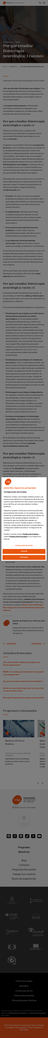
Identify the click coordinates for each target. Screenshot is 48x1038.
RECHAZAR (24, 557)
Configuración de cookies (24, 545)
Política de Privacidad (18, 537)
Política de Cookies (30, 534)
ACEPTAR (24, 551)
